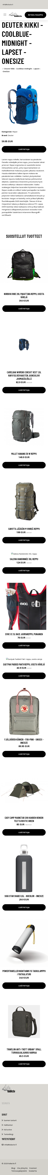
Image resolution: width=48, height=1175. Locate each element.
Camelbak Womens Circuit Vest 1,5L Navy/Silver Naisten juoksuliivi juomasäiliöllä (24, 375)
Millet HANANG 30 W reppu (24, 453)
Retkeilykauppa (35, 15)
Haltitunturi (8, 1125)
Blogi (13, 1168)
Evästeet (33, 1168)
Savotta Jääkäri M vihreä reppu (24, 528)
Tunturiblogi (8, 1134)
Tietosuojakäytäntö (19, 1171)
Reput (14, 131)
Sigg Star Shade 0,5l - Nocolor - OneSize (24, 895)
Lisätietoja (24, 149)
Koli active (8, 1129)
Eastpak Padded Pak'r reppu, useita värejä (24, 664)
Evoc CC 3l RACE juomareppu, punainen (24, 634)
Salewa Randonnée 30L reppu (24, 559)
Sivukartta (33, 1171)
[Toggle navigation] (5, 14)
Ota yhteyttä (22, 1168)
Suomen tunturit (10, 1120)
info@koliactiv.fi (8, 5)
